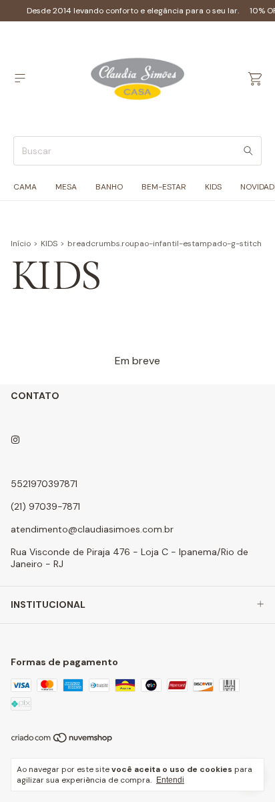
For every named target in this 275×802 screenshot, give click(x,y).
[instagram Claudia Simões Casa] (15, 440)
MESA (66, 186)
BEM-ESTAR (164, 186)
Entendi (170, 780)
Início (21, 243)
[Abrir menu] (20, 78)
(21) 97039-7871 (45, 506)
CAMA (25, 186)
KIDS (213, 186)
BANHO (109, 186)
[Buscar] (248, 150)
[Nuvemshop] (62, 740)
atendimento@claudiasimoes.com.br (92, 529)
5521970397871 (44, 484)
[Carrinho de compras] (255, 79)
